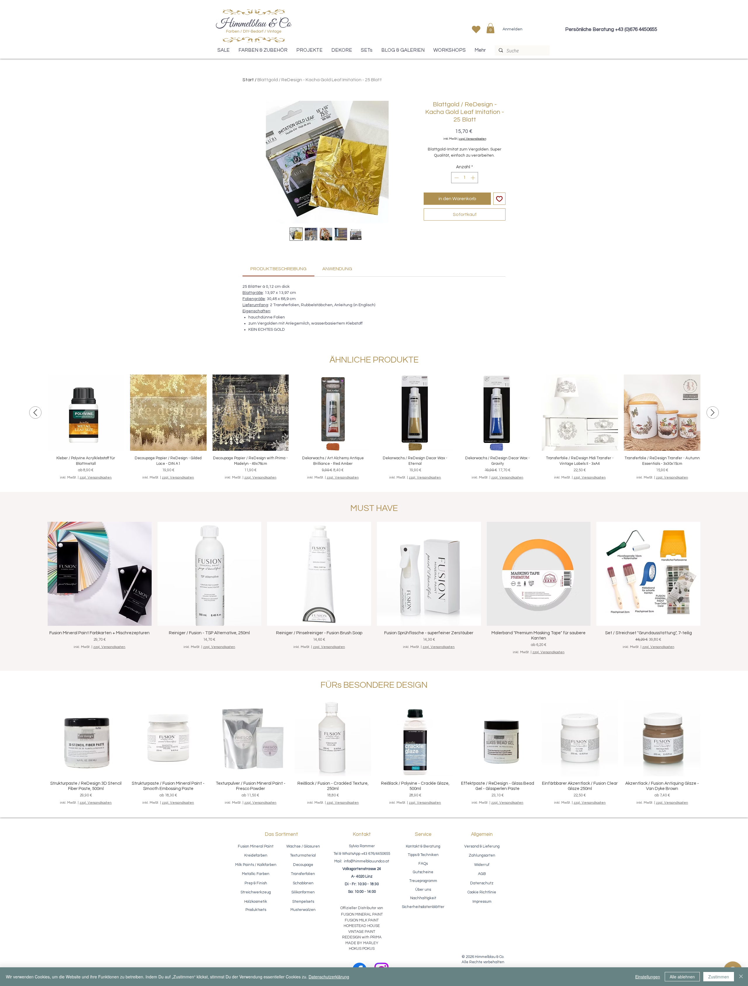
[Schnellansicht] (86, 413)
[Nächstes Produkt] (713, 412)
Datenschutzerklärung (329, 977)
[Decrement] (456, 177)
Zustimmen (718, 977)
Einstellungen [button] (647, 977)
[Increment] (473, 177)
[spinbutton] (465, 177)
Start (248, 79)
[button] (490, 28)
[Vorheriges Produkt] (35, 412)
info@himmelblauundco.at (366, 861)
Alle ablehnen (682, 977)
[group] (374, 427)
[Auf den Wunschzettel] (499, 199)
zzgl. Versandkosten (472, 138)
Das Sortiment (281, 834)
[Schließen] (740, 976)
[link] (278, 268)
